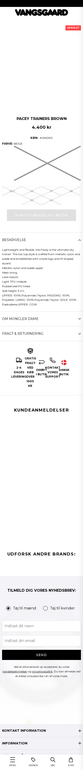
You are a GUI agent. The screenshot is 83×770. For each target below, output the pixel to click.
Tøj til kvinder (62, 608)
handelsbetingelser (15, 671)
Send (41, 655)
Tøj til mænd (24, 608)
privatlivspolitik (42, 671)
